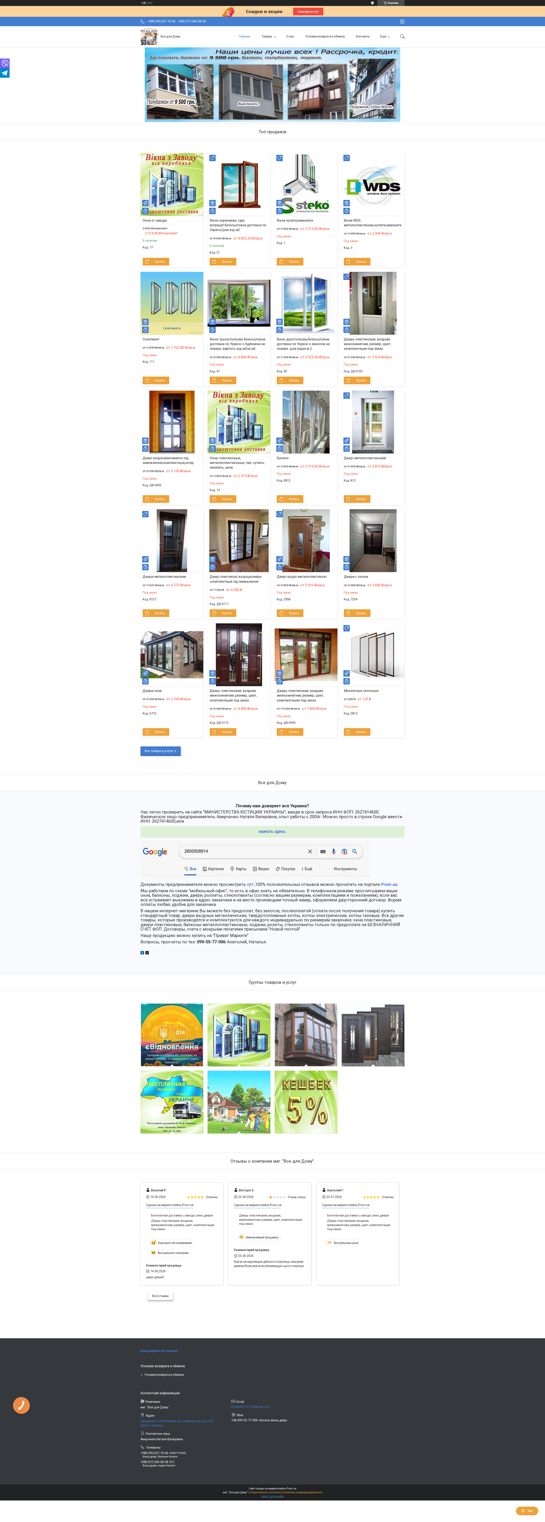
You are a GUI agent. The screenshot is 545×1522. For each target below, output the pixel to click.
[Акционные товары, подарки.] (306, 1102)
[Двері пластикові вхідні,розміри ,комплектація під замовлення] (239, 540)
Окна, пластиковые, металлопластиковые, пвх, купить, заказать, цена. (237, 463)
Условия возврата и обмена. (325, 36)
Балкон (282, 458)
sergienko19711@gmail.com (250, 1406)
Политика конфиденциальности (303, 1492)
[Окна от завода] (172, 184)
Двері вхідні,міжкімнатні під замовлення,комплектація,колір (168, 460)
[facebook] (142, 953)
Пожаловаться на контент (266, 1492)
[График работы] (402, 21)
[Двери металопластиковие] (172, 540)
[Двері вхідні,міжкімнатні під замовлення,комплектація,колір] (172, 422)
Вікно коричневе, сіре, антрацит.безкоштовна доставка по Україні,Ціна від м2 (238, 225)
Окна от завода (155, 220)
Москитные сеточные (361, 691)
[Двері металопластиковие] (373, 422)
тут (250, 884)
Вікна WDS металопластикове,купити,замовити (372, 222)
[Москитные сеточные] (373, 654)
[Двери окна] (172, 654)
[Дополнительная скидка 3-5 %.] (239, 1102)
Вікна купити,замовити (295, 220)
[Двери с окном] (373, 540)
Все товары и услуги (159, 751)
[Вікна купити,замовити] (306, 184)
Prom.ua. (389, 884)
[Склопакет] (172, 303)
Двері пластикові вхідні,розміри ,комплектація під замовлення (235, 579)
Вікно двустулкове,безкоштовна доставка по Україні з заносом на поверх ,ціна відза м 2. (303, 344)
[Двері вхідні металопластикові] (306, 540)
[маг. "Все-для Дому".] (149, 36)
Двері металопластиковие (365, 458)
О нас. (290, 36)
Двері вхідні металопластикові (302, 577)
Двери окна (152, 691)
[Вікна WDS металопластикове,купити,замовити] (373, 184)
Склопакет (151, 339)
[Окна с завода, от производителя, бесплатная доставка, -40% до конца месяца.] (239, 1035)
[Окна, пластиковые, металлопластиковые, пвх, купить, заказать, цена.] (239, 422)
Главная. (245, 36)
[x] (147, 953)
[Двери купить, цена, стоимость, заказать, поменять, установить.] (373, 1035)
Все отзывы (160, 1296)
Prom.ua (291, 1488)
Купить (160, 261)
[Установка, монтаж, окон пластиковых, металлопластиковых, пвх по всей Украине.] (172, 1102)
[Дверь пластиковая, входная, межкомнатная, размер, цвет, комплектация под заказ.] (373, 303)
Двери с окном (356, 577)
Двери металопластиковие (164, 577)
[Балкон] (306, 422)
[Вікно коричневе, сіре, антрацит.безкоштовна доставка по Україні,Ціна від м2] (239, 184)
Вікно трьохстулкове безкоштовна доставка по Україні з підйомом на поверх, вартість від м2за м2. (237, 344)
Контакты (363, 36)
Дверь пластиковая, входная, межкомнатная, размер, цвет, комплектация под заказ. (367, 344)
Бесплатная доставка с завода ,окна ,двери (182, 1215)
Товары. (267, 36)
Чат (530, 1511)
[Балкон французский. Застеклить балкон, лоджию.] (306, 1035)
